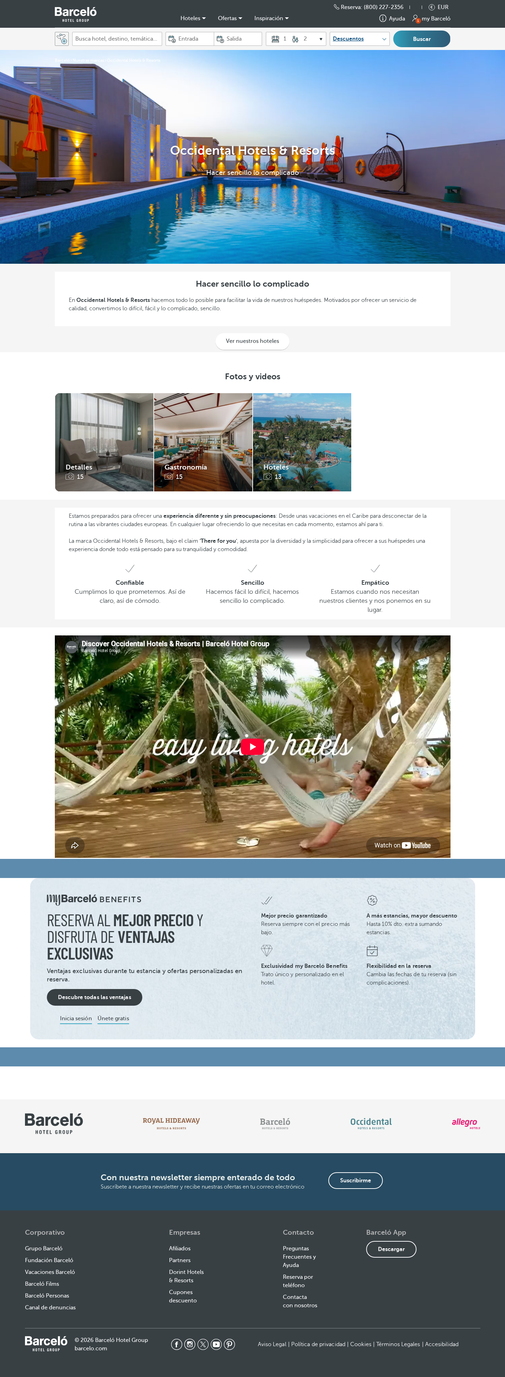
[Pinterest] (229, 1344)
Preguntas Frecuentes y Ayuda (299, 1256)
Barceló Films (42, 1284)
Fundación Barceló (49, 1260)
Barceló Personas (47, 1296)
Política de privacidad (318, 1344)
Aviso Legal (272, 1344)
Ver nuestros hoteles (252, 341)
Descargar (391, 1249)
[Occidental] (371, 1123)
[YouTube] (216, 1344)
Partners (180, 1260)
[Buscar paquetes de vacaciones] (61, 39)
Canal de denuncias (50, 1307)
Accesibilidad (441, 1344)
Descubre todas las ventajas (94, 997)
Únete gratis (113, 1018)
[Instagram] (189, 1344)
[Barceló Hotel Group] (75, 14)
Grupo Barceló (43, 1248)
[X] (203, 1344)
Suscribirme (355, 1180)
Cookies (360, 1344)
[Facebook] (176, 1344)
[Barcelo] (275, 1123)
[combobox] (117, 39)
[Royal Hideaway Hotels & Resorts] (171, 1123)
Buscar (422, 39)
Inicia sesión (76, 1018)
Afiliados (180, 1248)
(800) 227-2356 (384, 7)
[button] (419, 7)
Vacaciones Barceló (50, 1272)
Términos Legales (398, 1344)
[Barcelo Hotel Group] (46, 1343)
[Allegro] (466, 1123)
